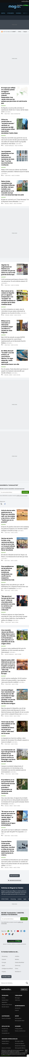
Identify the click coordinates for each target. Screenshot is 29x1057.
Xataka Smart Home (7, 1004)
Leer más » (8, 112)
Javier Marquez (9, 145)
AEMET (14, 31)
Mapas (3, 13)
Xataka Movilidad (19, 962)
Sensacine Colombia (20, 1045)
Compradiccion (6, 1033)
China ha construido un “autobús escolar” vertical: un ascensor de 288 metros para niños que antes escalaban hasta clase (9, 126)
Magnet (14, 7)
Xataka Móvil (5, 1000)
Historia (25, 13)
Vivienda (18, 13)
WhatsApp (8, 931)
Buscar (26, 983)
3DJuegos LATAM (19, 1041)
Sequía (25, 31)
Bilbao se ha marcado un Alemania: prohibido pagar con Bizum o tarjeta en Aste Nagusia (7, 326)
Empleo (4, 971)
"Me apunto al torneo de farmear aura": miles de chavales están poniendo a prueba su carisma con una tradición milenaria (8, 603)
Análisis (20, 899)
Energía (4, 962)
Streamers (10, 13)
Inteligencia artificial (7, 968)
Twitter (1, 503)
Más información (5, 1055)
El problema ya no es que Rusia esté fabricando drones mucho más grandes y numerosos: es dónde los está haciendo (8, 786)
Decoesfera (5, 1031)
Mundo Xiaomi (5, 1007)
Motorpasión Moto (19, 1020)
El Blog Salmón (18, 1028)
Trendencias (5, 1028)
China (19, 31)
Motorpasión (18, 1018)
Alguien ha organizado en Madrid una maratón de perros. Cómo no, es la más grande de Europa (8, 269)
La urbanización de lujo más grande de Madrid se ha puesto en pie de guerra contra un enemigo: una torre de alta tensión (8, 755)
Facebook (5, 503)
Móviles (17, 959)
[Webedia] (25, 1)
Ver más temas (6, 976)
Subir (22, 989)
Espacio (4, 959)
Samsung (17, 965)
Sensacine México (19, 1043)
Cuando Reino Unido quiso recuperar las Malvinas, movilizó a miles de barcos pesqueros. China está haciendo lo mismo (8, 848)
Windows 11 (18, 971)
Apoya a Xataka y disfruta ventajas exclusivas (14, 944)
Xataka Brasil (5, 1043)
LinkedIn (9, 934)
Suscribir (25, 492)
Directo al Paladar (6, 1018)
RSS (3, 934)
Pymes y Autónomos (20, 1031)
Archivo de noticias (15, 880)
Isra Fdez (7, 113)
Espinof (17, 1010)
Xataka (3, 998)
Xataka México (5, 1041)
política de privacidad (22, 495)
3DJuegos (17, 998)
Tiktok (12, 934)
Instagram (21, 931)
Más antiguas (14, 875)
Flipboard (6, 934)
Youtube (18, 931)
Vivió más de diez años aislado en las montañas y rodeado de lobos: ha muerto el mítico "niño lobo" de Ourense (8, 727)
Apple (24, 899)
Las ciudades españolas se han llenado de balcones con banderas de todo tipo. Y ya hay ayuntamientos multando (7, 158)
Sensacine (17, 1008)
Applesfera (4, 1002)
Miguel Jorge (9, 203)
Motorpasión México (20, 1048)
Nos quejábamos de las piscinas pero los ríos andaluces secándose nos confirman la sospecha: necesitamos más (7, 573)
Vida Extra (17, 1000)
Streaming (13, 899)
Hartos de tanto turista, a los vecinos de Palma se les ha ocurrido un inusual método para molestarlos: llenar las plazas (8, 544)
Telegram (24, 931)
